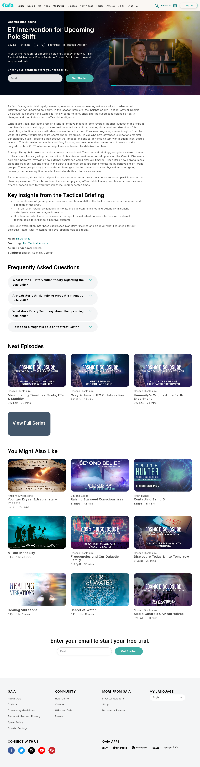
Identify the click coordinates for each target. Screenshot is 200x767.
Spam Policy (15, 722)
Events (59, 716)
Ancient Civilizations (20, 495)
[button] (52, 282)
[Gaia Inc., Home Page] (8, 5)
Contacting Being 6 (149, 499)
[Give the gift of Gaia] (175, 5)
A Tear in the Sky (21, 553)
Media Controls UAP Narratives (159, 614)
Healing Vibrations (23, 610)
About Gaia (15, 698)
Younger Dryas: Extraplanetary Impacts (32, 501)
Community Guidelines (21, 710)
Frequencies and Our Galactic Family (95, 558)
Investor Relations (113, 698)
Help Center (62, 698)
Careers (60, 704)
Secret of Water (83, 610)
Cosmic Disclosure (22, 21)
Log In (189, 5)
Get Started (79, 78)
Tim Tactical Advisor (74, 44)
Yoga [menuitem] (47, 6)
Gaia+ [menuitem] (121, 6)
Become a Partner (113, 710)
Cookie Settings (18, 728)
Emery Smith (23, 238)
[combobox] (167, 697)
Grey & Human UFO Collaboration (97, 395)
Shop (105, 704)
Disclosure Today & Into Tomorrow (161, 556)
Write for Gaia (63, 710)
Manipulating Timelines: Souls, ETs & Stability (36, 397)
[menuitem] (21, 5)
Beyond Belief (79, 495)
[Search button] (157, 5)
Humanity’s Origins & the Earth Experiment (158, 397)
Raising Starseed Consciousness (97, 499)
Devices (13, 704)
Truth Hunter (141, 495)
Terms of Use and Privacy (24, 716)
